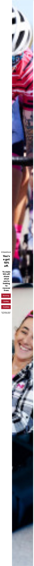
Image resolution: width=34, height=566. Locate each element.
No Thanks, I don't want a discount (6, 313)
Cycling (6, 301)
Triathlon (6, 307)
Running (6, 295)
